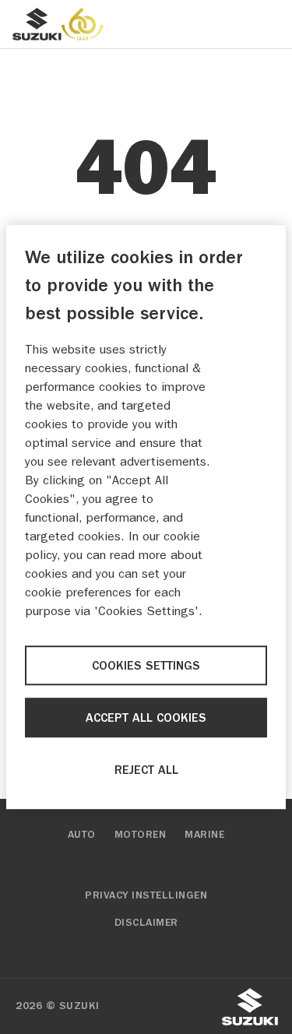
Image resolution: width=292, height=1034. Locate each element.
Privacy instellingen (146, 895)
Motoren (140, 834)
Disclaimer (146, 922)
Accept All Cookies (146, 718)
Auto (82, 834)
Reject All (146, 770)
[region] (146, 517)
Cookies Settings (146, 666)
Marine (204, 834)
